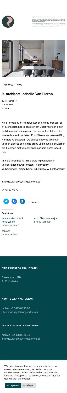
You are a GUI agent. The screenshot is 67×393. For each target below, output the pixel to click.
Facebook (13, 355)
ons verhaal (7, 104)
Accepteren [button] (13, 385)
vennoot (5, 108)
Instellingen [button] (28, 385)
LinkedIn (41, 355)
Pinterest (32, 355)
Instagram (23, 355)
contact (6, 231)
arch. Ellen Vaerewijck (45, 218)
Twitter (4, 355)
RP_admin (9, 100)
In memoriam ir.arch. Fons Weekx (13, 219)
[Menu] (6, 4)
